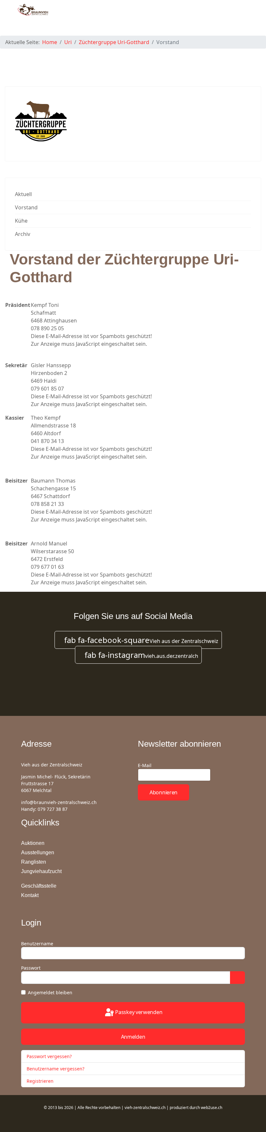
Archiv (22, 234)
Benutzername (37, 943)
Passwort (31, 968)
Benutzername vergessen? (55, 1069)
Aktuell (23, 194)
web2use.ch (211, 1107)
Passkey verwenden (138, 1012)
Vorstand (26, 207)
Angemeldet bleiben (50, 992)
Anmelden (133, 1036)
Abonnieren (163, 792)
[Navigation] (245, 16)
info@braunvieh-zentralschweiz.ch (59, 802)
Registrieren (41, 1081)
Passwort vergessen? (49, 1056)
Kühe (21, 220)
